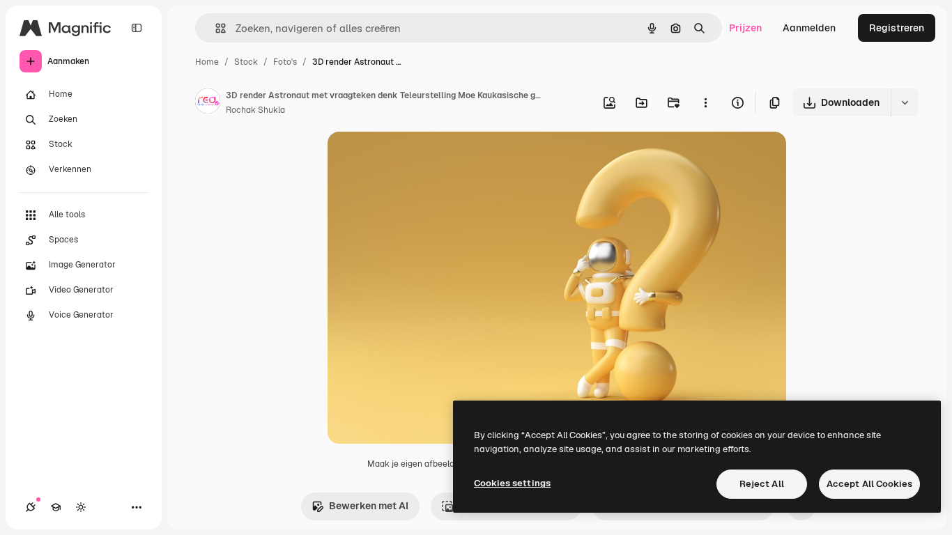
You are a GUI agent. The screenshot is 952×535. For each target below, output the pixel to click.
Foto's (285, 62)
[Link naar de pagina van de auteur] (207, 103)
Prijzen (745, 28)
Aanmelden (809, 28)
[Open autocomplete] (215, 28)
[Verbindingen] (31, 507)
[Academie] (56, 507)
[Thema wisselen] (81, 507)
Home (207, 62)
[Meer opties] (705, 102)
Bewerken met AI (368, 505)
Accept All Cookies (869, 484)
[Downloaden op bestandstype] (905, 102)
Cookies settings (512, 483)
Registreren (896, 28)
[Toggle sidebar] (136, 28)
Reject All (761, 484)
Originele (419, 158)
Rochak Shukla (255, 110)
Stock (246, 62)
